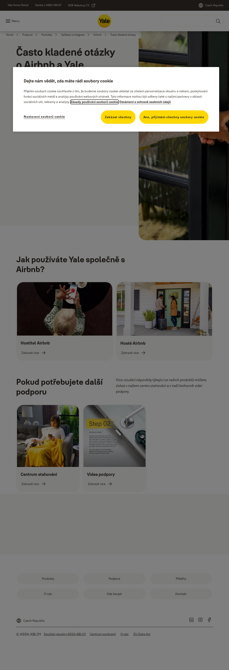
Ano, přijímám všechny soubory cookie (173, 117)
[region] (116, 99)
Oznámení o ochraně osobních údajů (145, 102)
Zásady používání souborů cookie (94, 102)
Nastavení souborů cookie (44, 117)
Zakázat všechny (118, 117)
